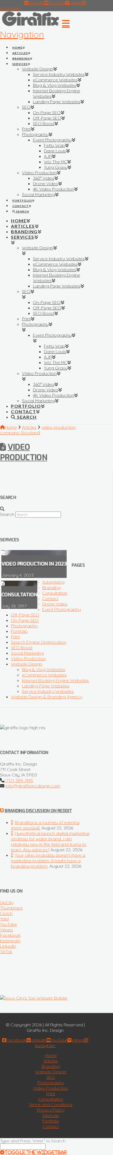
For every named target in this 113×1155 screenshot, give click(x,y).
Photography (24, 625)
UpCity (6, 902)
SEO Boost (21, 647)
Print (15, 636)
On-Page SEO (25, 620)
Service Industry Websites (48, 691)
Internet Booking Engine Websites (55, 680)
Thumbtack (11, 908)
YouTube (8, 924)
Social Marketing (27, 653)
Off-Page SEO (25, 615)
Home (51, 1055)
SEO (50, 1077)
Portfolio (19, 631)
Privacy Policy (50, 1110)
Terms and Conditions (50, 1104)
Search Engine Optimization (38, 642)
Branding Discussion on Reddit (38, 811)
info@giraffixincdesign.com (32, 785)
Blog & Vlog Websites (43, 669)
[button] (35, 29)
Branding (51, 587)
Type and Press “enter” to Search (33, 1141)
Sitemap (51, 1115)
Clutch (6, 913)
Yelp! (4, 918)
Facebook (10, 935)
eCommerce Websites (44, 675)
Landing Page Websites (45, 686)
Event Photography (61, 609)
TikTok (6, 951)
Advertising (53, 582)
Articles (50, 1061)
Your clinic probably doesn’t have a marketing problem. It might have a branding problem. (48, 860)
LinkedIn (8, 946)
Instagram (10, 940)
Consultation (54, 593)
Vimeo (6, 929)
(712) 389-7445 (18, 780)
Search (7, 514)
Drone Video (54, 604)
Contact (50, 598)
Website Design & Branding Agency (46, 696)
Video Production (23, 452)
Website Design (26, 664)
